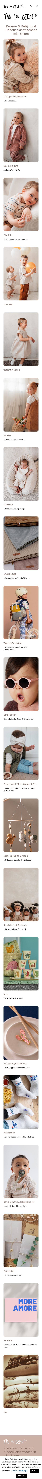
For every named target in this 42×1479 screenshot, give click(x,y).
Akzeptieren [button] (21, 1476)
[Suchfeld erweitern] (37, 6)
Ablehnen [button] (34, 1471)
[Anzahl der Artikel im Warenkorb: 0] (30, 6)
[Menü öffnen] (24, 6)
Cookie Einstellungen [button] (20, 1471)
